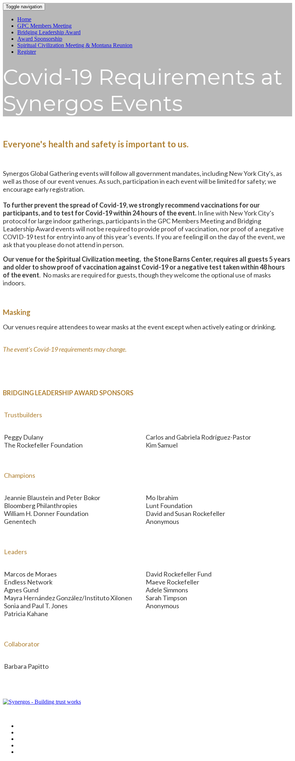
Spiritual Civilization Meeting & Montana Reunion (74, 45)
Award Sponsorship (39, 39)
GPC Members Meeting (44, 26)
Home (24, 19)
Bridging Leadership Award (49, 32)
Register (26, 52)
